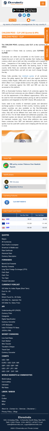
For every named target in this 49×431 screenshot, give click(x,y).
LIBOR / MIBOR (8, 391)
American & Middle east (10, 247)
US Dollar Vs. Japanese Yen (11, 300)
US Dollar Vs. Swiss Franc (11, 303)
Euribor (4, 398)
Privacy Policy (7, 411)
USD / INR (5, 360)
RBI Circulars (14, 182)
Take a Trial (12, 20)
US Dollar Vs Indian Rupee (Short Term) (15, 288)
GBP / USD (6, 365)
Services (23, 409)
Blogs (15, 411)
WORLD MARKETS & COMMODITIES (17, 375)
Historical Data (7, 253)
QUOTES (5, 235)
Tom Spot (5, 278)
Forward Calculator (8, 281)
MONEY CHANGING (10, 334)
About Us (5, 409)
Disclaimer (31, 409)
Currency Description (9, 256)
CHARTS (5, 356)
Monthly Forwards (8, 266)
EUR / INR (15, 363)
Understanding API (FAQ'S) (11, 310)
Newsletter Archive (16, 187)
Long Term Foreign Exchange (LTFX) (14, 269)
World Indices (6, 379)
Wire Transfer (6, 344)
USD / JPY (6, 368)
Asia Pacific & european (10, 244)
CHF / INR (14, 371)
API (3, 306)
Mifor (3, 404)
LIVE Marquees (7, 325)
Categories (5, 316)
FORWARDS (7, 260)
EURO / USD (6, 363)
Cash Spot (5, 272)
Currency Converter (8, 322)
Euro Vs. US (6, 291)
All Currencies (6, 242)
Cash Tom (5, 275)
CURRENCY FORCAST (11, 284)
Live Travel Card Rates (12, 211)
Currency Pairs (7, 313)
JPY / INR (13, 368)
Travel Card (6, 349)
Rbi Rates (5, 387)
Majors (4, 239)
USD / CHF (6, 371)
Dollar (4, 294)
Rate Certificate (7, 250)
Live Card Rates (7, 338)
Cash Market (6, 341)
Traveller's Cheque (8, 346)
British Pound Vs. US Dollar (11, 297)
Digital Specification (8, 319)
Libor (3, 395)
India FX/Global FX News (10, 327)
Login (33, 20)
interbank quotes (28, 76)
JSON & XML (6, 330)
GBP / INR (14, 365)
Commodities (6, 382)
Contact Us (14, 409)
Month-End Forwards (9, 263)
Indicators (5, 384)
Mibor (4, 401)
